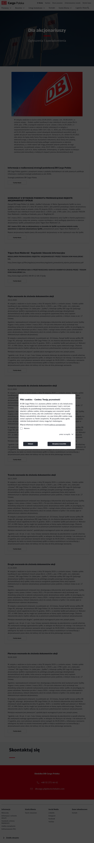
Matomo (27, 428)
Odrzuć (30, 444)
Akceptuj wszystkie (59, 444)
